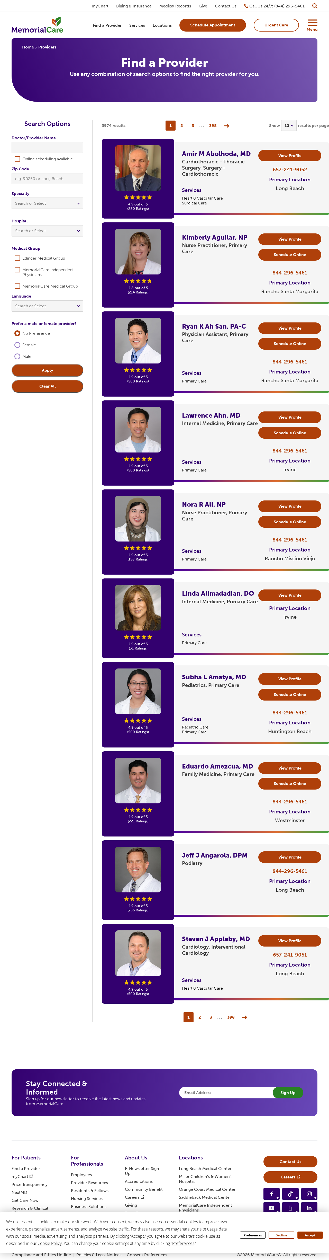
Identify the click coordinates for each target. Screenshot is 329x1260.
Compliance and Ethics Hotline (41, 1254)
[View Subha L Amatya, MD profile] (138, 691)
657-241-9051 (290, 955)
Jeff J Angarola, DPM (215, 855)
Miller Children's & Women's (205, 1179)
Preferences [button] (183, 1243)
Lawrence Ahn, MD (211, 415)
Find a (26, 1168)
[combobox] (47, 205)
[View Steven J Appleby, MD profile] (138, 953)
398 (213, 125)
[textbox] (47, 203)
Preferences (253, 1235)
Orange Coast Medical (207, 1189)
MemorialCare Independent (205, 1208)
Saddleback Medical (205, 1197)
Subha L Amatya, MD (214, 677)
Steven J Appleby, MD (216, 939)
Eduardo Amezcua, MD (217, 766)
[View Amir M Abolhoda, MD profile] (138, 168)
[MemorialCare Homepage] (37, 25)
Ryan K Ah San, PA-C (214, 326)
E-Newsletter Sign (142, 1171)
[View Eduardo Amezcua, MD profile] (138, 780)
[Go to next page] (225, 126)
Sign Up (288, 1092)
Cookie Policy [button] (50, 1243)
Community (144, 1189)
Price (30, 1184)
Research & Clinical (30, 1211)
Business (88, 1206)
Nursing (87, 1198)
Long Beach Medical (205, 1168)
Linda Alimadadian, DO (218, 593)
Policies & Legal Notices (98, 1254)
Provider (89, 1182)
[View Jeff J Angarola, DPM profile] (138, 869)
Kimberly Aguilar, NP (214, 237)
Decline (281, 1235)
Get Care (25, 1200)
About (136, 1158)
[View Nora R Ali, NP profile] (138, 519)
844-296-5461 (289, 273)
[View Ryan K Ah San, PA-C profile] (138, 340)
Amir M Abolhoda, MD (216, 154)
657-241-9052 (290, 169)
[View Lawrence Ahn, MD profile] (138, 429)
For (26, 1158)
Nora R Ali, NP (204, 504)
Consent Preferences (147, 1254)
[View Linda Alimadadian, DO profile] (138, 608)
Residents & (89, 1190)
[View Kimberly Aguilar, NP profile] (138, 251)
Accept (310, 1235)
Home (28, 47)
